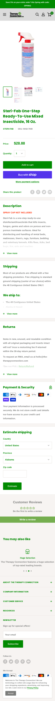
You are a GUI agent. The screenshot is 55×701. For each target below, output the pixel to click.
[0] (49, 14)
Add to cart (27, 164)
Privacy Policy (32, 688)
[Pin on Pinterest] (38, 192)
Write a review (28, 519)
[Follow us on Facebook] (5, 661)
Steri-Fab (8, 129)
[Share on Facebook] (32, 192)
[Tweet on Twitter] (44, 192)
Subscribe (13, 644)
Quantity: (7, 153)
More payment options (27, 181)
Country (7, 439)
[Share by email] (50, 192)
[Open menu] (4, 14)
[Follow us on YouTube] (28, 661)
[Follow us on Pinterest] (22, 661)
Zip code (7, 467)
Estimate (12, 486)
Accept (11, 693)
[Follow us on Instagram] (17, 661)
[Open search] (37, 14)
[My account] (43, 14)
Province (7, 453)
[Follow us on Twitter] (11, 661)
